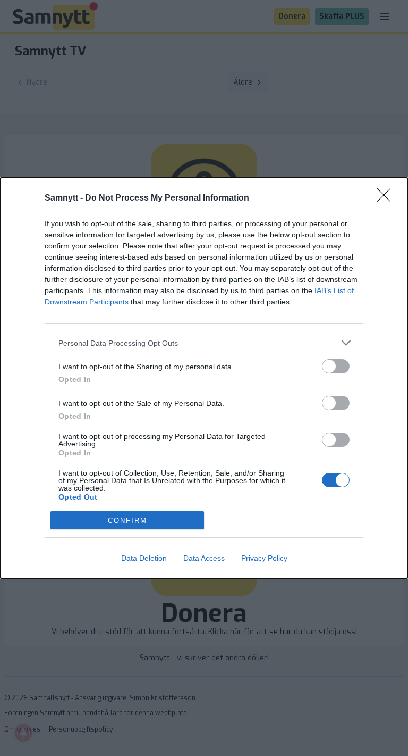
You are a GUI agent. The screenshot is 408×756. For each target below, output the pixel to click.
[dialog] (204, 378)
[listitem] (204, 342)
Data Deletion (144, 558)
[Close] (387, 198)
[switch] (336, 366)
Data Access (204, 558)
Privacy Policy (264, 558)
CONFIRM (127, 521)
